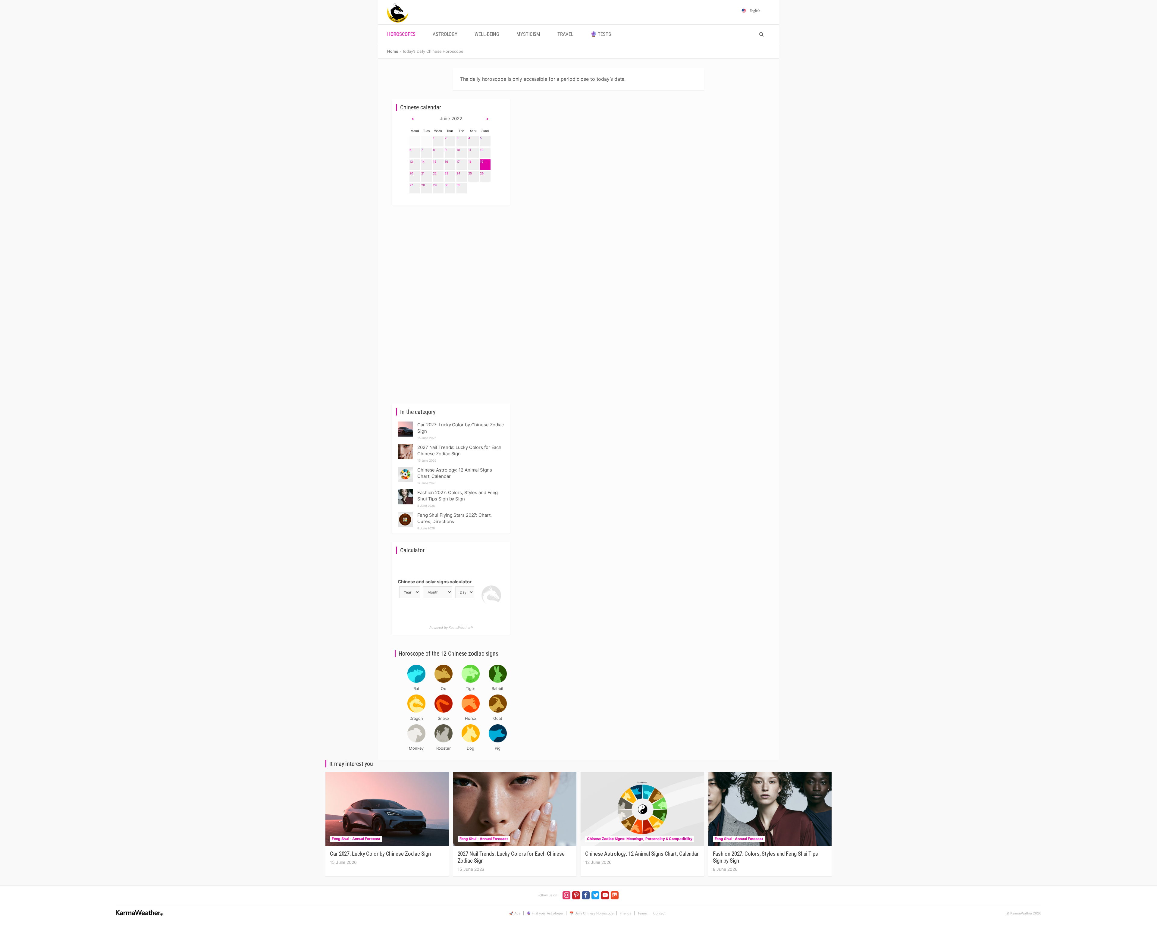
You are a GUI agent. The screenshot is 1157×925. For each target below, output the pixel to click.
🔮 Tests (601, 34)
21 (423, 173)
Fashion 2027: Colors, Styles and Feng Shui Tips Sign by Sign (765, 857)
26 (482, 173)
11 (469, 150)
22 (435, 173)
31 (458, 185)
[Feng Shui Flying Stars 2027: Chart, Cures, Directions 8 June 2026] (405, 513)
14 (423, 161)
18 (470, 161)
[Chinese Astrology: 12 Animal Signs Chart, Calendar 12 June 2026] (405, 468)
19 (481, 161)
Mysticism (528, 34)
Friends (625, 913)
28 (423, 185)
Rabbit (497, 688)
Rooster (443, 748)
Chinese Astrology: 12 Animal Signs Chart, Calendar (642, 853)
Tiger (470, 688)
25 (470, 173)
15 (434, 161)
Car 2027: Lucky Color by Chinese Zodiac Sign (380, 853)
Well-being (487, 34)
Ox (443, 688)
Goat (497, 718)
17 (458, 161)
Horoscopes (401, 34)
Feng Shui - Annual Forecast (356, 838)
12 (481, 150)
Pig (497, 748)
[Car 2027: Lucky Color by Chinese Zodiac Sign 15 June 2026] (405, 423)
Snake (443, 718)
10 (458, 150)
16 (446, 161)
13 (411, 161)
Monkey (416, 748)
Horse (470, 718)
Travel (565, 34)
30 (446, 185)
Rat (416, 688)
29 (435, 185)
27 (411, 185)
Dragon (416, 718)
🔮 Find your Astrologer (545, 913)
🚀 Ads (514, 913)
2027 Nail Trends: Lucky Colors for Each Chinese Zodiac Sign (511, 857)
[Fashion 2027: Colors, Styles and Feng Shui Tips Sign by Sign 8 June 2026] (405, 491)
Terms (642, 913)
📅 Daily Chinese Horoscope (591, 913)
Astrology (445, 34)
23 (446, 173)
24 (458, 173)
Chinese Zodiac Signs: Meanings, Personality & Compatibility (639, 838)
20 (411, 173)
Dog (470, 748)
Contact (659, 913)
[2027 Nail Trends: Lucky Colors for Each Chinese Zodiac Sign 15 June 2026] (405, 446)
